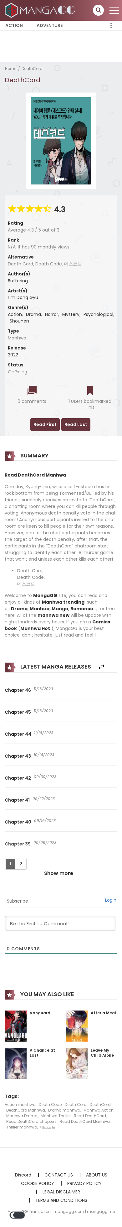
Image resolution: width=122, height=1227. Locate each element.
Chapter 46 (18, 690)
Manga (60, 608)
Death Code (50, 1104)
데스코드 (47, 1127)
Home (10, 68)
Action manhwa (20, 1104)
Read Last (75, 424)
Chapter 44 (18, 734)
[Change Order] (101, 667)
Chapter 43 (18, 756)
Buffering (18, 281)
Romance (81, 608)
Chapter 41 (17, 800)
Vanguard (40, 1013)
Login (110, 900)
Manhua (39, 608)
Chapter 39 (18, 844)
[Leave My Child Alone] (77, 1063)
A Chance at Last (42, 1053)
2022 (13, 355)
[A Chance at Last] (16, 1063)
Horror (51, 314)
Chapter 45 (18, 712)
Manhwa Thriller (56, 1115)
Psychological (98, 314)
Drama (33, 314)
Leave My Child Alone (102, 1053)
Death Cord (76, 1104)
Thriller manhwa (21, 1127)
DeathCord (32, 68)
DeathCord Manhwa (25, 1110)
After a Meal (103, 1013)
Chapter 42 (18, 778)
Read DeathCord (90, 1115)
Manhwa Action (99, 1110)
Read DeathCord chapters (31, 1121)
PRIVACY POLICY (84, 1183)
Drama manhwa (64, 1110)
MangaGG (45, 595)
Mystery (70, 314)
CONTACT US (58, 1175)
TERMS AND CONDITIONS (61, 1200)
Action (14, 25)
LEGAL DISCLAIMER (61, 1192)
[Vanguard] (16, 1025)
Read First (45, 424)
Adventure (50, 25)
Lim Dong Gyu (23, 297)
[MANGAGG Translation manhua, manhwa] (41, 10)
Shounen (19, 321)
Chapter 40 (18, 822)
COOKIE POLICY (37, 1183)
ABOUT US (96, 1175)
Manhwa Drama (22, 1115)
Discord (23, 1175)
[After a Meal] (77, 1025)
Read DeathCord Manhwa (85, 1121)
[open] (114, 10)
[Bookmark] (90, 391)
